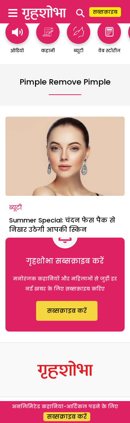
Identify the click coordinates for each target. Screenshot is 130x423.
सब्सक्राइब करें (67, 311)
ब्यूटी (15, 207)
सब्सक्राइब (105, 11)
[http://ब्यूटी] (78, 40)
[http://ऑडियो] (17, 40)
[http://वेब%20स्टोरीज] (109, 40)
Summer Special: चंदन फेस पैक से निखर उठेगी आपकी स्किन (62, 225)
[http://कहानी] (48, 40)
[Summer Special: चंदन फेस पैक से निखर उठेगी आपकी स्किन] (65, 156)
